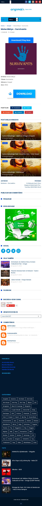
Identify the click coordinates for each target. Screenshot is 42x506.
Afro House (6, 402)
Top (32, 439)
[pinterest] (36, 2)
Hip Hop (24, 417)
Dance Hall (26, 410)
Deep (33, 410)
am (35, 402)
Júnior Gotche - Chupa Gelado (21, 280)
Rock (16, 431)
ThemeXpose (24, 499)
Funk (4, 417)
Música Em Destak (8, 367)
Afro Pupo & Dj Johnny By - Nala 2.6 (24, 461)
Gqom (17, 417)
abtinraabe (11, 326)
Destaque (6, 413)
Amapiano (6, 406)
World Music (27, 442)
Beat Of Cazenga (17, 406)
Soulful (10, 439)
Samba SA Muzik (8, 369)
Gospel (9, 26)
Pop (11, 428)
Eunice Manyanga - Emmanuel (13, 172)
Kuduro (29, 421)
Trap (13, 442)
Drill (13, 413)
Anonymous (11, 341)
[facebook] (26, 2)
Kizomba (21, 421)
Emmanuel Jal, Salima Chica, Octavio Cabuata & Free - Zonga (23, 263)
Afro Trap (22, 402)
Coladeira (6, 410)
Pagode (34, 424)
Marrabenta (6, 424)
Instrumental (7, 421)
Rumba (5, 435)
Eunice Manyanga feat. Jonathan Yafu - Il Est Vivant (20, 154)
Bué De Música (7, 365)
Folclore (18, 413)
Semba (19, 435)
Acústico (13, 399)
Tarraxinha (25, 439)
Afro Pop (14, 402)
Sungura (17, 439)
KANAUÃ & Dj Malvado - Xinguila (23, 452)
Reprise (5, 431)
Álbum (30, 402)
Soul (4, 439)
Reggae (31, 428)
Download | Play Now (20, 40)
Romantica (23, 431)
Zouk (34, 442)
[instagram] (33, 2)
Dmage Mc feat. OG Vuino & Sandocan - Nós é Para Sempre (26, 488)
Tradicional (6, 442)
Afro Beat (21, 399)
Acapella (5, 399)
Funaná (34, 413)
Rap (25, 428)
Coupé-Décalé (15, 410)
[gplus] (40, 2)
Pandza (5, 428)
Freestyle (26, 413)
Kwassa (36, 421)
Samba (12, 435)
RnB (11, 431)
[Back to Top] (21, 503)
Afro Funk (29, 399)
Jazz (15, 421)
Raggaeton (18, 428)
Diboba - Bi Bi (17, 469)
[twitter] (29, 2)
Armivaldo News (8, 362)
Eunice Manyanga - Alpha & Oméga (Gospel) (18, 136)
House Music (32, 417)
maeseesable (12, 333)
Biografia (27, 406)
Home (2, 19)
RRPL (30, 431)
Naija (20, 424)
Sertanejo (27, 435)
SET (33, 435)
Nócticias (27, 424)
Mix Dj (14, 424)
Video (19, 442)
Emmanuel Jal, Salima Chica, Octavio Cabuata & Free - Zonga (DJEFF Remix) (26, 479)
